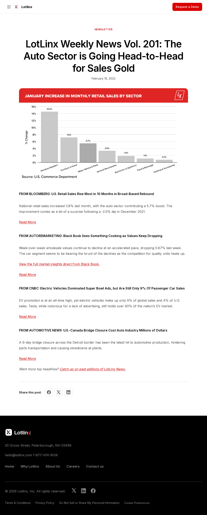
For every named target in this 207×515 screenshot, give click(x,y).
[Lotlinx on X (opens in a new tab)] (74, 491)
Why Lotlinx (30, 466)
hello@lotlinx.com (18, 455)
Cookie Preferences (137, 503)
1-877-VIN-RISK (45, 455)
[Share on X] (59, 392)
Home (9, 466)
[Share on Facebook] (49, 392)
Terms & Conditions (18, 503)
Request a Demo (187, 6)
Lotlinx (26, 7)
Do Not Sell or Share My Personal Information (89, 503)
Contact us (95, 466)
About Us (52, 466)
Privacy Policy (45, 503)
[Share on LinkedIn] (68, 392)
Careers (73, 466)
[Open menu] (9, 7)
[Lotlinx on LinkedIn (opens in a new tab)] (83, 491)
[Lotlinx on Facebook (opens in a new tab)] (93, 491)
